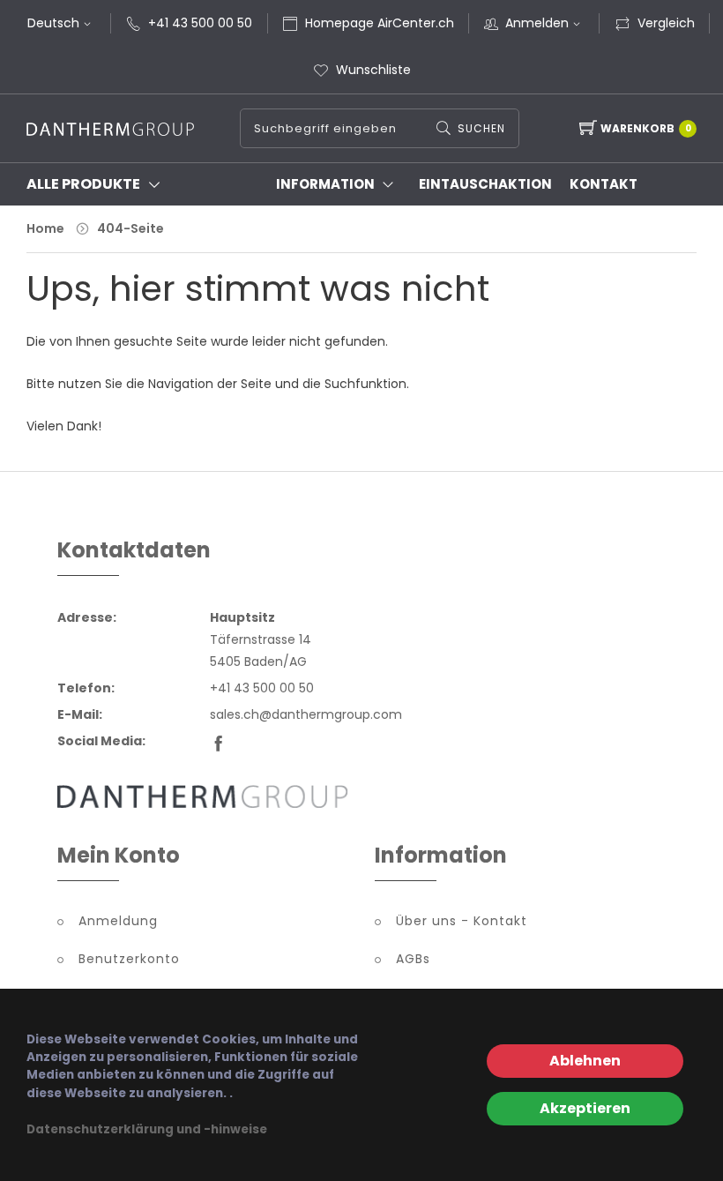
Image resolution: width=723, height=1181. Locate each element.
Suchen (481, 128)
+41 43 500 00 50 (200, 23)
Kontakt (603, 184)
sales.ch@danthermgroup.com (306, 714)
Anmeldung (118, 921)
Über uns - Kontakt (461, 921)
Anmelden (537, 23)
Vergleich (666, 23)
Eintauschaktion (485, 184)
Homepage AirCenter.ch (379, 23)
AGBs (413, 959)
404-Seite (130, 228)
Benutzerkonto (129, 959)
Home (45, 228)
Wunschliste (373, 69)
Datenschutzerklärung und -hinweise (146, 1129)
